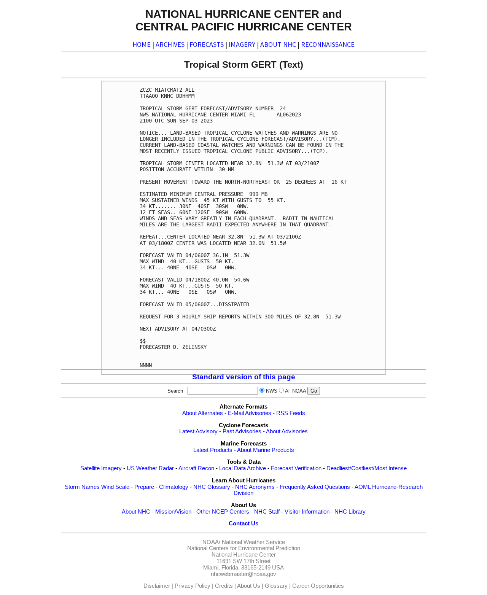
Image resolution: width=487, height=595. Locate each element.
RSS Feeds (290, 413)
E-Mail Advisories (249, 413)
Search (176, 391)
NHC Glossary (211, 487)
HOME (141, 44)
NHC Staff (267, 512)
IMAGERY (242, 44)
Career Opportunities (318, 586)
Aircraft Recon (196, 468)
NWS (271, 391)
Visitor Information (307, 512)
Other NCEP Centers (222, 512)
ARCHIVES (170, 44)
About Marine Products (265, 450)
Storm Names (82, 487)
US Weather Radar (150, 468)
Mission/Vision (173, 512)
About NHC (136, 512)
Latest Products (212, 450)
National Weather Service (253, 542)
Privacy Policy (192, 586)
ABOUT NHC (278, 44)
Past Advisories (242, 431)
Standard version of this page (243, 377)
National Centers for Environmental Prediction (243, 548)
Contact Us (243, 523)
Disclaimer (156, 586)
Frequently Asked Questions (315, 487)
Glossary (276, 586)
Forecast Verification (296, 468)
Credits (224, 586)
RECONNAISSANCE (328, 44)
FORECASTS (206, 44)
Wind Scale (115, 487)
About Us (248, 586)
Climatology (173, 487)
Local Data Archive (242, 468)
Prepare (144, 487)
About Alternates (202, 413)
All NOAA (295, 391)
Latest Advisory (198, 431)
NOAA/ (211, 542)
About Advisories (287, 431)
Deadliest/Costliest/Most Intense (366, 468)
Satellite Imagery (101, 468)
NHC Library (350, 512)
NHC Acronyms (255, 487)
